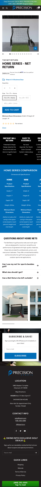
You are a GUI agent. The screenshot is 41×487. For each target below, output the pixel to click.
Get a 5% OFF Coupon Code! (23, 4)
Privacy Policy (20, 475)
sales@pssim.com (20, 418)
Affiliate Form (20, 424)
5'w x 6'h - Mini (24, 98)
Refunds (20, 468)
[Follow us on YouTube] (25, 431)
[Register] (36, 452)
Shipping (20, 465)
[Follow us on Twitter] (20, 431)
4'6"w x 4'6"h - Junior (10, 103)
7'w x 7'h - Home (9, 98)
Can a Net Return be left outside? (17, 278)
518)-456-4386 (21, 421)
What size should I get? (12, 272)
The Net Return (10, 60)
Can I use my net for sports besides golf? (18, 265)
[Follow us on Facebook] (16, 431)
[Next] (38, 54)
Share (4, 128)
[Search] (7, 8)
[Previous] (3, 54)
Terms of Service (20, 472)
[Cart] (38, 8)
